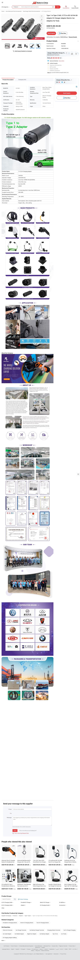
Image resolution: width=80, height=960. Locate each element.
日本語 (66, 949)
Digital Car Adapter (31, 934)
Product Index (72, 946)
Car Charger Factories (21, 930)
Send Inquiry (51, 33)
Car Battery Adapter (44, 934)
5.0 (57, 82)
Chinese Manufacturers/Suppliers (26, 946)
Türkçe (32, 950)
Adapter (23, 905)
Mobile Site (37, 947)
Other (3, 908)
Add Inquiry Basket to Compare (23, 51)
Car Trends (63, 934)
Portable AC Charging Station (10, 922)
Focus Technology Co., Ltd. (30, 953)
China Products (14, 946)
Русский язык (35, 949)
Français (28, 949)
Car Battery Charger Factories (37, 930)
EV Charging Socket (45, 905)
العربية (57, 949)
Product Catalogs (23, 899)
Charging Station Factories (53, 930)
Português (23, 949)
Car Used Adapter (7, 934)
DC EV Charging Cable (7, 905)
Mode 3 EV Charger (44, 902)
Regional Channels (63, 946)
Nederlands (52, 949)
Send (15, 830)
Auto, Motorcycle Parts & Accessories (13, 11)
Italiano (41, 949)
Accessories (62, 905)
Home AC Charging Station (26, 922)
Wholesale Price (47, 946)
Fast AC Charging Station (43, 922)
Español (17, 949)
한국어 (61, 949)
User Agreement (48, 953)
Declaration (56, 953)
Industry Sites (55, 946)
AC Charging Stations (46, 11)
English (12, 949)
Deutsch (46, 949)
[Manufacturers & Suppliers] (40, 2)
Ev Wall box (62, 902)
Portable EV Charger (26, 902)
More (3, 940)
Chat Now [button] (63, 33)
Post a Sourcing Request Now (20, 833)
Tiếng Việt (37, 950)
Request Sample (73, 37)
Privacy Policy (63, 953)
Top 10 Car (55, 934)
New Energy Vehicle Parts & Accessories (31, 11)
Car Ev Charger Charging (69, 930)
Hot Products (6, 946)
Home (3, 11)
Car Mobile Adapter (19, 934)
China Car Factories (7, 930)
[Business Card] (76, 86)
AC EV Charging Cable (7, 902)
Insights (43, 947)
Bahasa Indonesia (45, 950)
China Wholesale (38, 946)
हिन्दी (70, 949)
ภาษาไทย (74, 949)
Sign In (49, 72)
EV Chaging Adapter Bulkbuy (10, 937)
